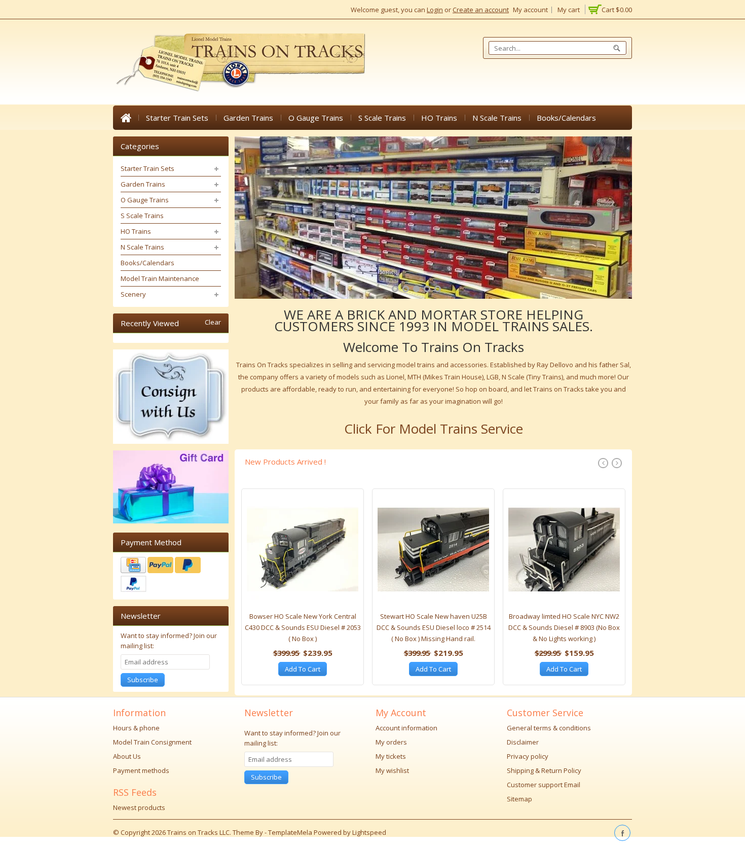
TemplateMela (291, 832)
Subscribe (142, 679)
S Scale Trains (382, 118)
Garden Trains (248, 118)
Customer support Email (543, 784)
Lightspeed (369, 832)
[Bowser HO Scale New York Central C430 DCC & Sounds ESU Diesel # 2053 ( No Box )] (302, 552)
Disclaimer (523, 742)
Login (435, 9)
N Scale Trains (497, 118)
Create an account (481, 9)
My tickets (391, 756)
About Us (127, 756)
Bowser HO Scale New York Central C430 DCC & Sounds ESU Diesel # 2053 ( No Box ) (303, 627)
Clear (213, 322)
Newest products (139, 807)
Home (125, 117)
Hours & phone (136, 727)
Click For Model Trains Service (433, 428)
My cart (568, 9)
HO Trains (439, 118)
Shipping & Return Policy (544, 770)
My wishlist (392, 770)
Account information (406, 727)
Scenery (133, 294)
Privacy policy (527, 756)
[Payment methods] (171, 576)
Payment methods (141, 770)
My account (530, 9)
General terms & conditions (549, 727)
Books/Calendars (566, 118)
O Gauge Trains (315, 118)
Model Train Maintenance (160, 278)
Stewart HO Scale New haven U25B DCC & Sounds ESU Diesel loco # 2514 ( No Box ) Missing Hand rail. (434, 627)
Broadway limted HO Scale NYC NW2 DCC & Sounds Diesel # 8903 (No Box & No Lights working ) (564, 627)
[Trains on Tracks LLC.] (239, 62)
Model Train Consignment (152, 742)
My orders (391, 742)
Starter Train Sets (177, 118)
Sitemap (519, 798)
